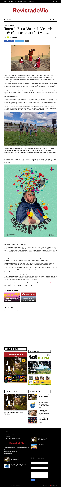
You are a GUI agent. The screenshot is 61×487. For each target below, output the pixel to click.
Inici (5, 1)
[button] (9, 19)
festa (12, 25)
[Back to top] (57, 483)
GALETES (8, 436)
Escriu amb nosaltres (37, 434)
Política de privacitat (22, 1)
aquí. (51, 282)
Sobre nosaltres (12, 1)
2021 (8, 25)
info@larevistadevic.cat (11, 451)
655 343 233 (9, 453)
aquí (33, 282)
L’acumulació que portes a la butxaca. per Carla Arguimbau (44, 412)
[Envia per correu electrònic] (27, 41)
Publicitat (31, 1)
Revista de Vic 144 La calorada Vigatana (44, 395)
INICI (7, 432)
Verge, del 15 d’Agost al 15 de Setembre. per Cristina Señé (44, 419)
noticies (26, 285)
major (17, 25)
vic (31, 285)
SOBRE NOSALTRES (10, 434)
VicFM (33, 432)
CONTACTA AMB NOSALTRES (13, 438)
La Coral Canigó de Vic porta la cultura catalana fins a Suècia (44, 404)
